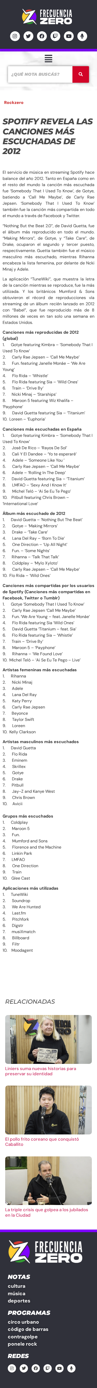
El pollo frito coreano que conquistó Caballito (42, 1141)
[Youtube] (69, 36)
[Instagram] (15, 36)
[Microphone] (82, 36)
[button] (48, 58)
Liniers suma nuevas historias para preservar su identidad (40, 1071)
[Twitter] (28, 36)
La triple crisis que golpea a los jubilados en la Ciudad (46, 1212)
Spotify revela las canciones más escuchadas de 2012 (47, 136)
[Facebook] (42, 36)
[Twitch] (55, 36)
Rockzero (14, 102)
